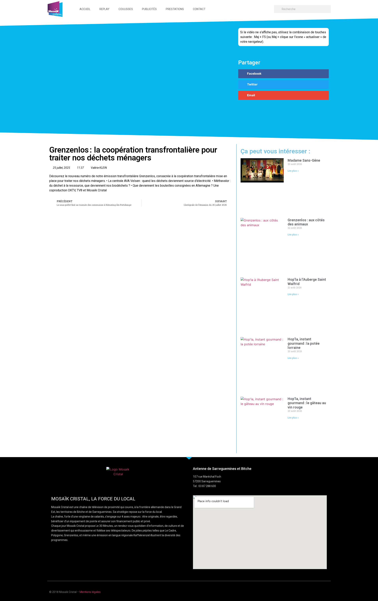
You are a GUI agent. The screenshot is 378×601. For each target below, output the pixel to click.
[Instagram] (327, 591)
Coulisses (126, 9)
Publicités (149, 9)
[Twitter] (319, 591)
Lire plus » (293, 170)
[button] (283, 73)
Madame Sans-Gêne (304, 160)
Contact (199, 9)
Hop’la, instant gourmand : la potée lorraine (304, 343)
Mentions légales (90, 592)
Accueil (85, 9)
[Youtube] (311, 591)
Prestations (175, 9)
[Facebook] (304, 591)
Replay (104, 9)
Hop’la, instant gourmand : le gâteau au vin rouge (307, 403)
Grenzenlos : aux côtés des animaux (306, 222)
